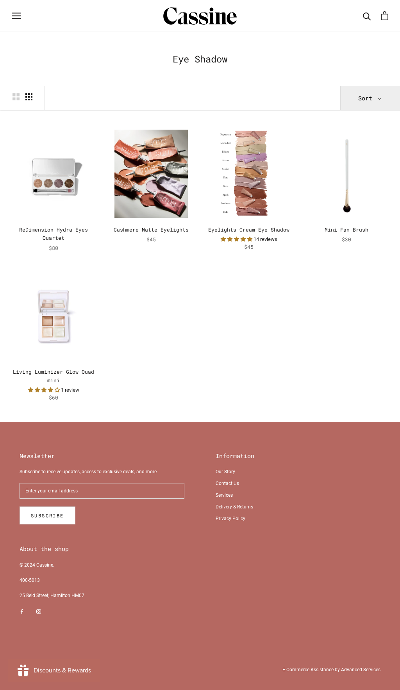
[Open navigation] (16, 15)
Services (224, 495)
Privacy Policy (230, 518)
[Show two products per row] (16, 96)
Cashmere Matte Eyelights (151, 229)
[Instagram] (38, 611)
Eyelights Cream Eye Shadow (248, 229)
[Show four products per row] (28, 96)
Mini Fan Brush (346, 229)
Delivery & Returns (234, 507)
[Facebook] (22, 611)
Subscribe (47, 515)
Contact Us (227, 483)
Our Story (225, 471)
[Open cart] (384, 15)
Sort (367, 98)
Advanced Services (360, 669)
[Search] (367, 16)
